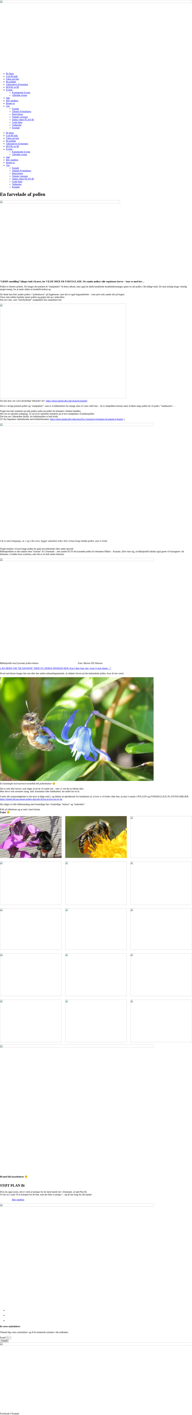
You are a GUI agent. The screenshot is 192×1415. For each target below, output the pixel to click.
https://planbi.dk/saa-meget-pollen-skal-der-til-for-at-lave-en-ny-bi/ (31, 799)
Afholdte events (19, 95)
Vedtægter (17, 125)
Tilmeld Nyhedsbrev (21, 111)
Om (8, 106)
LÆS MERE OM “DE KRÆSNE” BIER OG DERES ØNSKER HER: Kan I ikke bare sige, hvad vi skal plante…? (55, 668)
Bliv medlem (12, 100)
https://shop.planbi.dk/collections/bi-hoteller (66, 401)
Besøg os (10, 103)
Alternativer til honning (17, 84)
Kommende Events (21, 92)
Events (9, 90)
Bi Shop (10, 73)
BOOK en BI (12, 87)
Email (3, 1337)
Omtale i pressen (20, 117)
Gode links (17, 122)
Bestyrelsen (17, 114)
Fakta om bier (12, 79)
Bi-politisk (11, 81)
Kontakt (16, 127)
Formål (15, 108)
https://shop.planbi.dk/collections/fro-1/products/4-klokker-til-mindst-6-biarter (86, 419)
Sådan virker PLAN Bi (23, 119)
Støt (8, 98)
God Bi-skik (12, 76)
